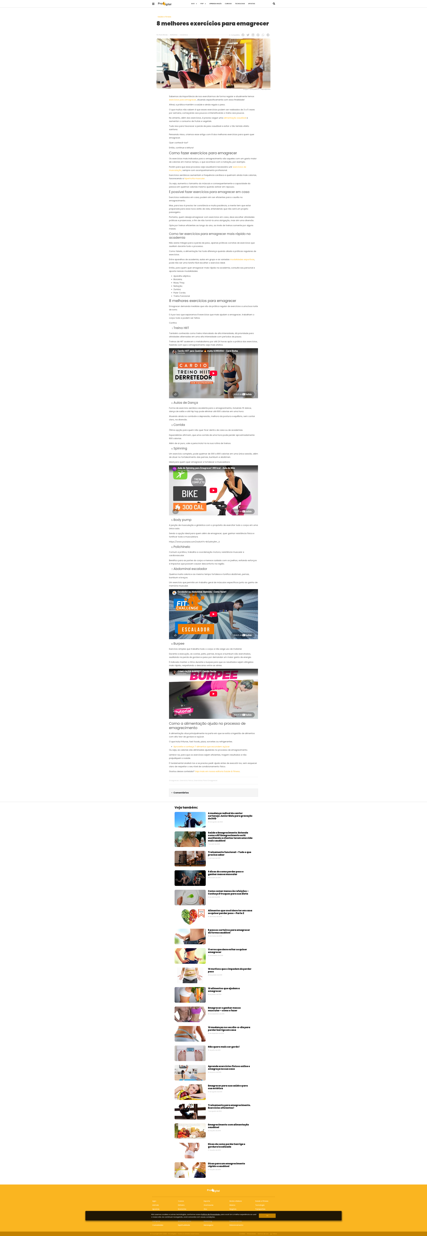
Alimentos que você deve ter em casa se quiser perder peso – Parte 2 (230, 912)
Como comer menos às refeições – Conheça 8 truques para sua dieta (228, 892)
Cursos (181, 1201)
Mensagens (208, 1225)
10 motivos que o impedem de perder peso (229, 970)
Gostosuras (208, 1205)
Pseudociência (236, 1221)
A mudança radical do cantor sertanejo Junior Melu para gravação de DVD (230, 816)
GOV (193, 4)
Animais (155, 1205)
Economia (182, 1209)
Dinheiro (181, 1205)
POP (201, 4)
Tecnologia (259, 1205)
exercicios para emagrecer (206, 780)
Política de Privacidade (210, 1214)
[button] (274, 4)
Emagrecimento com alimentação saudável (228, 1126)
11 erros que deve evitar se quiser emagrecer (227, 951)
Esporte (207, 1201)
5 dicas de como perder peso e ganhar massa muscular (226, 873)
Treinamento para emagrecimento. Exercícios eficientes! (229, 1106)
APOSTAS (251, 4)
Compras (156, 1221)
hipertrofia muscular (194, 178)
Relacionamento (236, 1225)
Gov (205, 1209)
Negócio (233, 1209)
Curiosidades (157, 1225)
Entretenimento (184, 1221)
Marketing (208, 1221)
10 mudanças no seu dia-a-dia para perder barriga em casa (229, 1029)
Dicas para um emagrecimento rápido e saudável (226, 1165)
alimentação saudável (235, 117)
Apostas (155, 1209)
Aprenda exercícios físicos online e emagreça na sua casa (229, 1068)
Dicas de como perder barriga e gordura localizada (226, 1145)
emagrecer (174, 780)
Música (232, 1205)
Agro (154, 1201)
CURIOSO (228, 4)
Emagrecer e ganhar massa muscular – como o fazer (224, 1009)
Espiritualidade (184, 1225)
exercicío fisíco (186, 780)
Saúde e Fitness (164, 16)
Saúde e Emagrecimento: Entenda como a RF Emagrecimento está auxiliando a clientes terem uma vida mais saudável (230, 836)
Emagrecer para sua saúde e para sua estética (228, 1087)
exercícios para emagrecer (182, 99)
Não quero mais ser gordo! (224, 1046)
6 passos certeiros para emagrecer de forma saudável (229, 931)
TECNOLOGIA (240, 4)
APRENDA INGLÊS (215, 4)
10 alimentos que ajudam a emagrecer (224, 990)
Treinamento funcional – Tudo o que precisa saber (229, 853)
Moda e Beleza (236, 1201)
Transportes (260, 1209)
